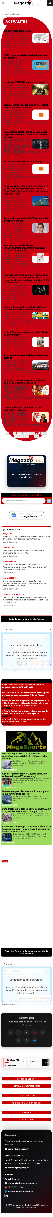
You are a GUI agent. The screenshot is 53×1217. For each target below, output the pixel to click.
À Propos (26, 1112)
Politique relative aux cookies (26, 1102)
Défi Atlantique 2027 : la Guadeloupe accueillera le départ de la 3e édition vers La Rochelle (24, 756)
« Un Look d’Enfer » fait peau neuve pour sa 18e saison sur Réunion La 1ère (24, 720)
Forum (5, 861)
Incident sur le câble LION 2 (17, 31)
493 (17, 436)
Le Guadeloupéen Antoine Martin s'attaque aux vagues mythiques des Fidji (26, 792)
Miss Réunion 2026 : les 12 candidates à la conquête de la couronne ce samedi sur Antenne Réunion (25, 693)
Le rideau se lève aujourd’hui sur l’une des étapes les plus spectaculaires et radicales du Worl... (32, 798)
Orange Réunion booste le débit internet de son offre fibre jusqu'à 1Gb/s (26, 106)
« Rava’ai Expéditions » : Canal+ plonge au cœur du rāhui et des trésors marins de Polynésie (25, 712)
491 (38, 433)
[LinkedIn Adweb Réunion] (6, 1195)
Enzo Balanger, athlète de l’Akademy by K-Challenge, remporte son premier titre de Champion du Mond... (30, 836)
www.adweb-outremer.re (20, 1191)
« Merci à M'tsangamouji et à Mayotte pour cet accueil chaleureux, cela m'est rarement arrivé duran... (32, 781)
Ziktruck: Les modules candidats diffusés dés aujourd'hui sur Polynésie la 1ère (25, 308)
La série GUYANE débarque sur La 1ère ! (24, 82)
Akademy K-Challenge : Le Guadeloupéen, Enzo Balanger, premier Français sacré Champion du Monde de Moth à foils (26, 829)
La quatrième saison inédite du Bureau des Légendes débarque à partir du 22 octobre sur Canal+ (25, 134)
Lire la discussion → (11, 542)
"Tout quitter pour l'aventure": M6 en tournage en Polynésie (23, 408)
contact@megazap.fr (18, 1149)
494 (23, 436)
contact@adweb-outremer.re (22, 1183)
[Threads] (42, 1032)
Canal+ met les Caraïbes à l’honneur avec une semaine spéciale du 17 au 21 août (23, 685)
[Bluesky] (34, 1040)
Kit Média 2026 (26, 1119)
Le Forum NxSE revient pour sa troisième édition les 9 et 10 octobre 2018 (24, 381)
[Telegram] (26, 1040)
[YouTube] (34, 1032)
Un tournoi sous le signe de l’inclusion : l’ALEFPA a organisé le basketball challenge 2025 (26, 810)
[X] (26, 1032)
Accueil (5, 14)
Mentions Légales (26, 1079)
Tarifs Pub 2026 (26, 1095)
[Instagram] (18, 1032)
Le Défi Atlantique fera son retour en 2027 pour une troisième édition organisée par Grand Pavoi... (30, 763)
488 (20, 433)
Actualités (16, 14)
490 (32, 433)
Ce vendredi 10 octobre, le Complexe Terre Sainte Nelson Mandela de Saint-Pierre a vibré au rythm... (31, 816)
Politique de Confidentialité (26, 1086)
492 (44, 433)
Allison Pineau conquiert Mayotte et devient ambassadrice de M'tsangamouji (24, 775)
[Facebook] (10, 1032)
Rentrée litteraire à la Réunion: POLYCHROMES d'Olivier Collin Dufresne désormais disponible (24, 248)
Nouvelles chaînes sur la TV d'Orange (23, 161)
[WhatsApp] (18, 1040)
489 (26, 433)
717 (36, 436)
